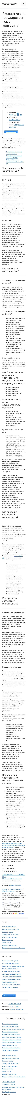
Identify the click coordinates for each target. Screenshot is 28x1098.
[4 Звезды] (6, 905)
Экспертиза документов (10, 987)
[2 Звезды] (13, 903)
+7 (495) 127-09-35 (14, 1004)
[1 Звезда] (5, 903)
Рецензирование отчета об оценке (13, 948)
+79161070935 (14, 120)
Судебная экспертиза (9, 926)
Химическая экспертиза (10, 961)
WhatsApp (5, 879)
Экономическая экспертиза (11, 984)
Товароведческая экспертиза (12, 977)
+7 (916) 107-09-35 (15, 879)
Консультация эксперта (10, 937)
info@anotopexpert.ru (15, 885)
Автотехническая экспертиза (11, 974)
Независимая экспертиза (10, 929)
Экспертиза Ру (9, 4)
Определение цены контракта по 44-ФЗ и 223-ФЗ (15, 162)
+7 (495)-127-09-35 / (9, 875)
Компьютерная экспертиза (11, 971)
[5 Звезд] (13, 905)
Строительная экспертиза (10, 963)
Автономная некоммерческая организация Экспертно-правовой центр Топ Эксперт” (13, 845)
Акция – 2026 (6, 942)
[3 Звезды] (20, 903)
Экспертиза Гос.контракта (10, 934)
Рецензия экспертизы (9, 945)
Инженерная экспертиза (10, 969)
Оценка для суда (7, 932)
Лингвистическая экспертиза (11, 979)
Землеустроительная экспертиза (13, 966)
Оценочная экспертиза (9, 982)
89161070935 (14, 1006)
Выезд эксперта (7, 940)
